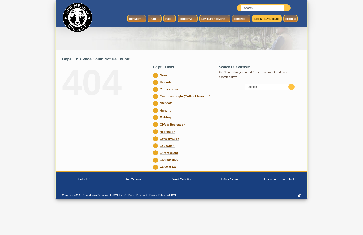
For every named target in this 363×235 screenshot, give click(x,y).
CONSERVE (186, 19)
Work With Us (181, 179)
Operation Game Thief (279, 179)
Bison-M (290, 19)
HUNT (153, 19)
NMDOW (166, 103)
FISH (168, 19)
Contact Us (168, 167)
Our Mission (133, 179)
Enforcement (169, 152)
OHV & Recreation (172, 124)
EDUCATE (239, 19)
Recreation (167, 131)
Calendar (166, 82)
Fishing (165, 117)
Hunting (165, 110)
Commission (169, 160)
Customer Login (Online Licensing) (185, 96)
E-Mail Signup (230, 179)
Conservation (169, 138)
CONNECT (135, 19)
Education (167, 145)
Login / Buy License (266, 19)
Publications (169, 89)
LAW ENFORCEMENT (213, 19)
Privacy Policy (157, 195)
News (164, 75)
